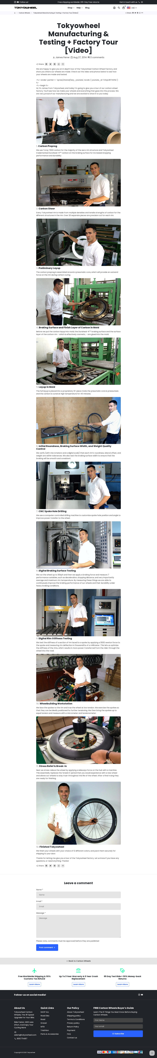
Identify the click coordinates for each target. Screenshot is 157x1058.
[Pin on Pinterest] (137, 13)
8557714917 (20, 1038)
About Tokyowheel (75, 1012)
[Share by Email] (142, 13)
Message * (41, 913)
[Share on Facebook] (133, 13)
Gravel (44, 1023)
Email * (39, 901)
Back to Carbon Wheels (78, 961)
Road (43, 1019)
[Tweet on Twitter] (135, 13)
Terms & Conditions (76, 1019)
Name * (39, 889)
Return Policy (73, 1026)
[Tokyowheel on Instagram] (15, 2)
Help (80, 7)
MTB (42, 1026)
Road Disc (45, 1015)
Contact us (72, 1037)
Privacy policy (73, 1023)
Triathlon (45, 1030)
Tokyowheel (31, 1052)
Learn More (34, 984)
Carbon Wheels (24, 13)
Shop (71, 7)
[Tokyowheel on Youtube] (18, 2)
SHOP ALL (45, 1012)
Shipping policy (74, 1015)
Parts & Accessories (50, 1034)
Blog (87, 7)
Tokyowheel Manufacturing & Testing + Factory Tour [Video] (55, 13)
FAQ (69, 1034)
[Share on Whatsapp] (140, 13)
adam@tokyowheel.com (25, 1033)
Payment (71, 1030)
